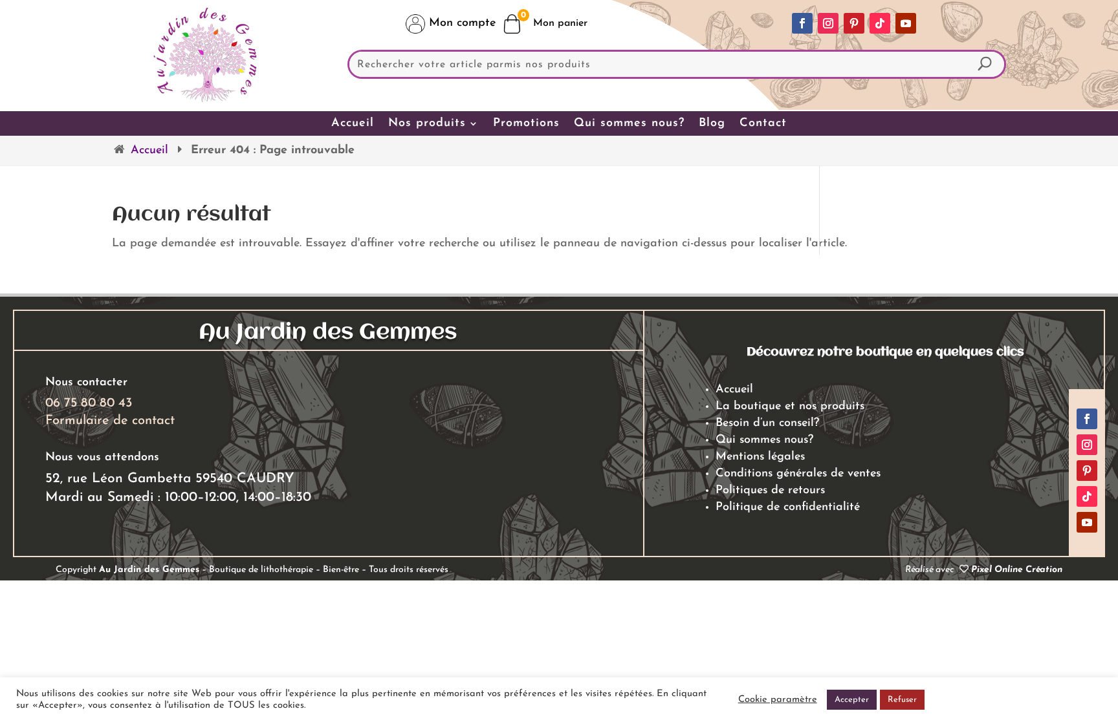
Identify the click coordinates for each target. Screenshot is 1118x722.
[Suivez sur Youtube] (905, 23)
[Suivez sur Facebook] (802, 23)
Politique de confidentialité (788, 507)
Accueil (352, 123)
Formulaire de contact (110, 420)
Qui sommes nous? (629, 123)
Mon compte (460, 23)
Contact (763, 123)
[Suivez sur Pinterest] (854, 23)
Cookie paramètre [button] (777, 700)
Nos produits (427, 123)
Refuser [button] (902, 699)
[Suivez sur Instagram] (828, 23)
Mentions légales (760, 457)
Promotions (526, 123)
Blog (712, 123)
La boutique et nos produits (790, 406)
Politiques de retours (770, 490)
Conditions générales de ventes (798, 474)
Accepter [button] (852, 699)
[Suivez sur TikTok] (880, 23)
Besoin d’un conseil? (767, 423)
